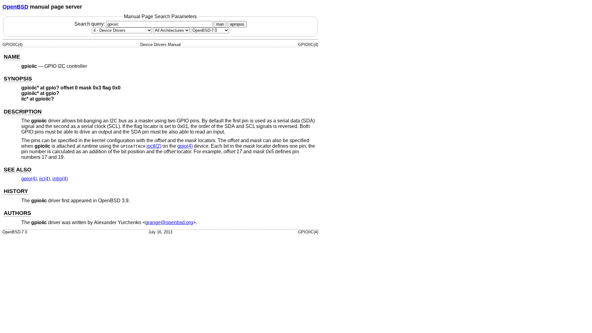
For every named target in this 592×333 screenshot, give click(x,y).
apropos (237, 24)
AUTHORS (17, 213)
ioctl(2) (153, 146)
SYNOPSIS (18, 79)
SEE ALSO (17, 169)
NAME (12, 57)
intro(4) (60, 178)
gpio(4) (185, 146)
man (220, 24)
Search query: (90, 24)
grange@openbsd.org (169, 222)
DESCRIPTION (23, 112)
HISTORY (16, 191)
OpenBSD (15, 7)
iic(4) (44, 178)
